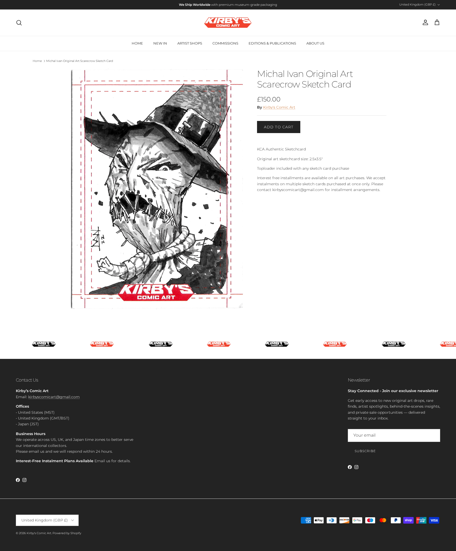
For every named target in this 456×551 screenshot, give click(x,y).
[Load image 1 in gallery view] (157, 190)
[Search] (19, 22)
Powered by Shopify (67, 533)
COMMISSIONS (225, 43)
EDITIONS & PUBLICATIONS (272, 43)
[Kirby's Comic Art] (228, 23)
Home (37, 61)
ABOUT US (315, 43)
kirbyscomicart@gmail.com (54, 396)
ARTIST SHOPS (189, 43)
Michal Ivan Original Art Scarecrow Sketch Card (79, 61)
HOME (137, 43)
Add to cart (278, 127)
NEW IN (160, 43)
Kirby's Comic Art (279, 107)
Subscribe (365, 451)
